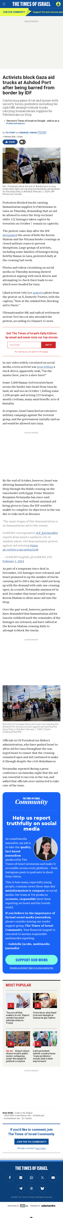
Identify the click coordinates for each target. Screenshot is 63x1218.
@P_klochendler (47, 533)
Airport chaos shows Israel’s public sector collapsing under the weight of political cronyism (18, 1056)
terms (45, 352)
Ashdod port (38, 1115)
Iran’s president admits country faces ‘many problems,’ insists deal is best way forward (44, 1056)
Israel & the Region (23, 1113)
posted (37, 292)
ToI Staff (10, 133)
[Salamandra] (48, 1206)
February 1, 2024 (13, 561)
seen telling (45, 367)
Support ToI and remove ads (48, 12)
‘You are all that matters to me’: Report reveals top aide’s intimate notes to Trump (17, 1017)
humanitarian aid (12, 1118)
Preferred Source (15, 123)
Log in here (41, 1148)
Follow (41, 133)
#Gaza (34, 545)
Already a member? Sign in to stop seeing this (31, 967)
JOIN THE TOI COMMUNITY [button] (31, 1141)
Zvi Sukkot (27, 1118)
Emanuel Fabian (28, 133)
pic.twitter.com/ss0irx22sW (21, 549)
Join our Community (14, 12)
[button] (58, 4)
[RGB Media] (24, 1205)
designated (10, 235)
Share (12, 142)
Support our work (32, 959)
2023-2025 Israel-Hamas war (17, 1115)
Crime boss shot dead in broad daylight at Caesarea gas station (44, 1015)
